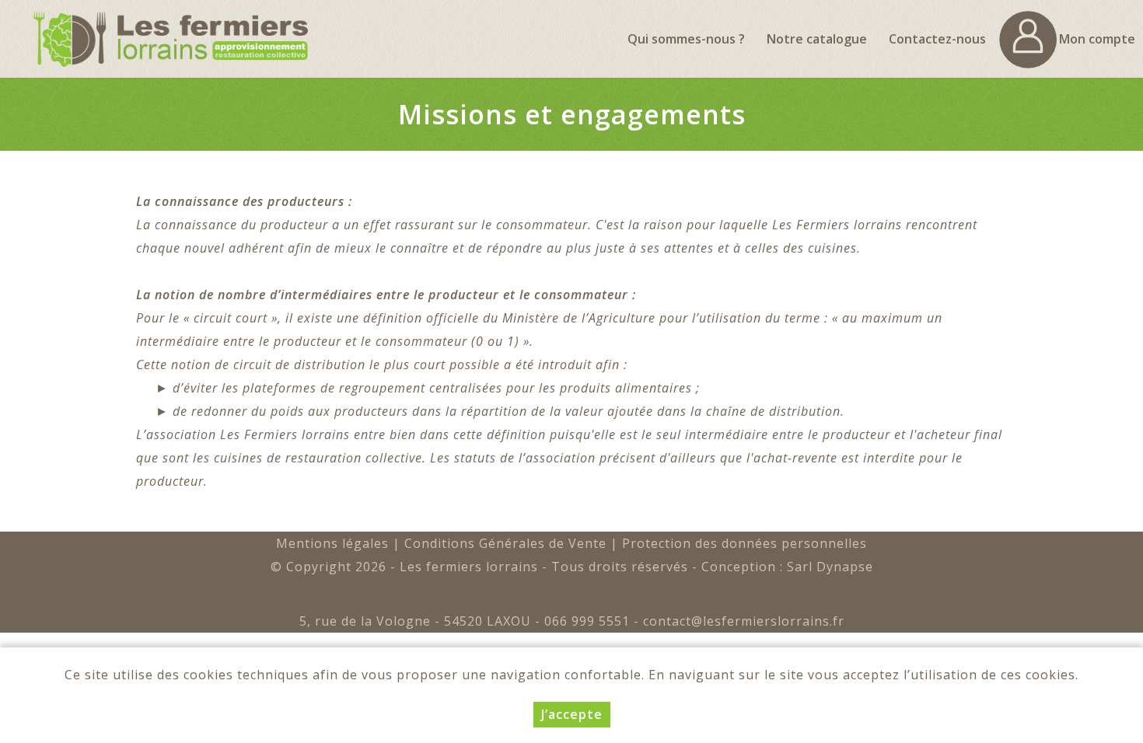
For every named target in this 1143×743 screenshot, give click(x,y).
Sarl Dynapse (830, 566)
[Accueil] (173, 39)
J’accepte (572, 714)
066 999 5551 (587, 621)
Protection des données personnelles (744, 543)
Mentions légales (332, 543)
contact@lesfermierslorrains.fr (743, 621)
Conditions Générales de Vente (507, 543)
